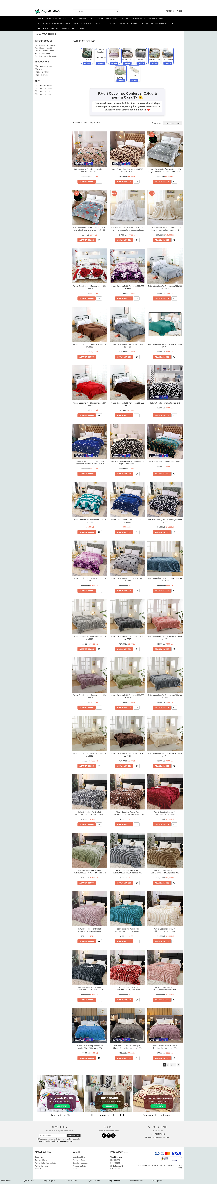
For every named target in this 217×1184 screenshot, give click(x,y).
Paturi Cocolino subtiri (43, 48)
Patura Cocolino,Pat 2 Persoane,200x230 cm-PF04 (127, 696)
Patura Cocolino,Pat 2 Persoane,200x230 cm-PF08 (89, 637)
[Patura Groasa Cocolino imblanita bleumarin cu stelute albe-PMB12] (89, 441)
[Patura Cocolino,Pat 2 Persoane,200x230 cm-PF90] (127, 382)
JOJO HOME (41, 72)
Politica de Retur (79, 1160)
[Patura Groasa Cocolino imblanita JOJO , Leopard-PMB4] (127, 149)
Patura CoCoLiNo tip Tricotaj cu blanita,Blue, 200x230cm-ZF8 (90, 1046)
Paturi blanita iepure (42, 53)
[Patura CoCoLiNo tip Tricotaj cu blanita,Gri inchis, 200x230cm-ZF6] (127, 1025)
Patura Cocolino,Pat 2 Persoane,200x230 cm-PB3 (89, 521)
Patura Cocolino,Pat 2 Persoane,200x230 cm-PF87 (89, 404)
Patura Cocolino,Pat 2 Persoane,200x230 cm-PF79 (165, 287)
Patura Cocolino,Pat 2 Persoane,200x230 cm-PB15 (127, 579)
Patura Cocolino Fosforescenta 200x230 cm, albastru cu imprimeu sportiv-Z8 (89, 228)
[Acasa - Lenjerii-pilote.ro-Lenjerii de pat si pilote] (47, 11)
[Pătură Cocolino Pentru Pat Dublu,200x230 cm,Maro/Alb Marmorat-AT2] (127, 791)
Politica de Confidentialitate (62, 1141)
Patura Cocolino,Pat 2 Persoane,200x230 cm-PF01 (127, 754)
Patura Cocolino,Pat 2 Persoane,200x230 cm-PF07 (127, 637)
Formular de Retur (79, 1166)
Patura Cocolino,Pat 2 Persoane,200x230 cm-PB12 (89, 579)
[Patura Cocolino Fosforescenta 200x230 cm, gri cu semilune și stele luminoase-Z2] (165, 149)
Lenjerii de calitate (93, 1180)
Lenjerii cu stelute (136, 1180)
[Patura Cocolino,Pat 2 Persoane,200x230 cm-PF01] (127, 733)
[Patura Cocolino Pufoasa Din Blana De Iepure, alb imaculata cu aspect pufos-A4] (127, 207)
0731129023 (159, 1134)
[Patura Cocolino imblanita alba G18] (165, 382)
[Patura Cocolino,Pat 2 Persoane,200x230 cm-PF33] (127, 266)
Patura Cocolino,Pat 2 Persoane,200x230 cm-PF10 (165, 579)
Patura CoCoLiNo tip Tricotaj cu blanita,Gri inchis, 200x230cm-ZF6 (127, 1046)
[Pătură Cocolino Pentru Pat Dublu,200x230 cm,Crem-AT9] (165, 908)
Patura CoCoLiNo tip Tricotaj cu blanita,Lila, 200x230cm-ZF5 (165, 1046)
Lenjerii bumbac (114, 1180)
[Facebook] (104, 1135)
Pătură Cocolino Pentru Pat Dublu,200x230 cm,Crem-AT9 (165, 930)
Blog (82, 28)
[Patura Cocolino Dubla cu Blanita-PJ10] (165, 441)
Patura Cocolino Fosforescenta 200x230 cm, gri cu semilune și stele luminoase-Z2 (165, 170)
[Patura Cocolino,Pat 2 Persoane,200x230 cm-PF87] (89, 382)
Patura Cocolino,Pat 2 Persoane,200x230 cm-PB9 (165, 521)
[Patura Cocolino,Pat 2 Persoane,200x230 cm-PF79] (165, 266)
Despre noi (39, 1157)
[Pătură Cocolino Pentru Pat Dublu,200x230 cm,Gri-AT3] (165, 791)
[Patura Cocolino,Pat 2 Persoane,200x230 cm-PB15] (127, 558)
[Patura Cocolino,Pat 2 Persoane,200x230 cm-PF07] (127, 616)
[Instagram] (113, 1135)
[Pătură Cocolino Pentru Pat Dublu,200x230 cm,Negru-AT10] (89, 967)
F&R (38, 69)
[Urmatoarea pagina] (178, 1064)
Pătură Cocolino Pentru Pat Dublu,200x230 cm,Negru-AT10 (90, 988)
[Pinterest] (108, 1135)
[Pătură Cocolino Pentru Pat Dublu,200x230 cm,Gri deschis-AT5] (127, 850)
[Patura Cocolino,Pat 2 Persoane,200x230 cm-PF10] (165, 558)
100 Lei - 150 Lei (43, 88)
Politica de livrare (41, 1166)
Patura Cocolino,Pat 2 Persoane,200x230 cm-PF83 (127, 345)
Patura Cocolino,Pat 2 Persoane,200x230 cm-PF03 (165, 696)
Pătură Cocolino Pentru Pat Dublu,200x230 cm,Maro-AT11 (127, 988)
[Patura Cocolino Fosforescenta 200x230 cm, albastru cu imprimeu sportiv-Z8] (89, 207)
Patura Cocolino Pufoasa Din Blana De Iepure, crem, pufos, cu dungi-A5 (165, 228)
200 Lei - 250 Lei (43, 94)
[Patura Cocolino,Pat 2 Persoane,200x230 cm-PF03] (165, 675)
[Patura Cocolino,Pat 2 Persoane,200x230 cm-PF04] (127, 675)
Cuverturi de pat (71, 1180)
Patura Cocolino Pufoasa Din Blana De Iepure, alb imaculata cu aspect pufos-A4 (127, 228)
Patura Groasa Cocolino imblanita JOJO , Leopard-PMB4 (127, 170)
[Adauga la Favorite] (99, 182)
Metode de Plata (79, 1157)
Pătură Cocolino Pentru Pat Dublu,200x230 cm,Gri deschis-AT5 (127, 871)
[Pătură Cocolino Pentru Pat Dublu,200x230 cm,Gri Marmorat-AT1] (89, 791)
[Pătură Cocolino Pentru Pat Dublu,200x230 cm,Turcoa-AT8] (127, 908)
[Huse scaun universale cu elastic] (108, 1093)
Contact (38, 1169)
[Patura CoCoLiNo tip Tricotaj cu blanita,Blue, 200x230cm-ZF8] (89, 1025)
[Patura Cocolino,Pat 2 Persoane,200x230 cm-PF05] (89, 675)
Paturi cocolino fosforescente (46, 56)
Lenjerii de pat (5, 1180)
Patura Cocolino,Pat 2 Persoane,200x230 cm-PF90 (127, 404)
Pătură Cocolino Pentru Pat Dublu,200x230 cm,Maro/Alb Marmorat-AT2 (127, 813)
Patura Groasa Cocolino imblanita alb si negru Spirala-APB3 (127, 462)
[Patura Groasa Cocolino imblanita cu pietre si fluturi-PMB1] (89, 149)
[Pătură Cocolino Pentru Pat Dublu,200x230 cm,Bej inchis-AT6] (165, 850)
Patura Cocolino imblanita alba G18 (165, 403)
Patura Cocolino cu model (44, 51)
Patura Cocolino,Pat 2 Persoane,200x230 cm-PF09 (165, 754)
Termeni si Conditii (42, 1160)
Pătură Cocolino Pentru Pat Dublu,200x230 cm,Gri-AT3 (165, 813)
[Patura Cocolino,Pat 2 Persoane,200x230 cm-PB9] (165, 499)
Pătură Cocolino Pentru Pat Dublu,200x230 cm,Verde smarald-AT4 (90, 871)
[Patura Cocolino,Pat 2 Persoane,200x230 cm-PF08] (89, 616)
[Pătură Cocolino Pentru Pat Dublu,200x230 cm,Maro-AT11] (127, 967)
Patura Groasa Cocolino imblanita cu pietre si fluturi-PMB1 (89, 170)
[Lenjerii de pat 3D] (60, 1093)
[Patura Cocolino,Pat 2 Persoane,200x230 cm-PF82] (89, 324)
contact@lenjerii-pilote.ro (159, 1137)
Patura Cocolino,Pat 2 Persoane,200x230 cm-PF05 (89, 696)
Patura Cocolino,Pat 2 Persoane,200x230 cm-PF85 (165, 345)
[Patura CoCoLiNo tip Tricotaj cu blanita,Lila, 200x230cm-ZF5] (165, 1025)
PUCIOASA (41, 75)
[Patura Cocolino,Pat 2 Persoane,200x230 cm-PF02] (89, 733)
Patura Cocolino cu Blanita (45, 45)
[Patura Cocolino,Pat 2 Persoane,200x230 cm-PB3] (89, 499)
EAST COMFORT (43, 66)
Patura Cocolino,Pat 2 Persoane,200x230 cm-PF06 (165, 637)
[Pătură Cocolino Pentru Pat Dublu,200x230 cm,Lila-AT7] (89, 908)
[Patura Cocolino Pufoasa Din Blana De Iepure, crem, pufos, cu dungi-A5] (165, 207)
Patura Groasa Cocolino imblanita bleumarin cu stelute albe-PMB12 (90, 462)
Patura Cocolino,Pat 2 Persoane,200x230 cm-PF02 (89, 754)
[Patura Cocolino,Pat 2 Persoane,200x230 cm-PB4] (127, 499)
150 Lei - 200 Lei (43, 91)
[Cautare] (117, 12)
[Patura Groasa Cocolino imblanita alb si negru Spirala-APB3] (127, 441)
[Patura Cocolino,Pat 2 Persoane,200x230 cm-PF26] (89, 265)
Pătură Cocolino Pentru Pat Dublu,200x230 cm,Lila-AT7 (89, 930)
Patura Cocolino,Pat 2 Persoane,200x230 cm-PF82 (89, 345)
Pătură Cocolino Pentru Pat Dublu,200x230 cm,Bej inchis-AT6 (165, 871)
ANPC (75, 1169)
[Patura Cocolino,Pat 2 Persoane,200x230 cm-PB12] (89, 558)
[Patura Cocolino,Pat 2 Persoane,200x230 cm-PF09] (165, 733)
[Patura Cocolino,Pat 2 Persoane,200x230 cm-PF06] (165, 616)
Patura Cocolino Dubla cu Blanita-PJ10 (165, 461)
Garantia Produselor (80, 1163)
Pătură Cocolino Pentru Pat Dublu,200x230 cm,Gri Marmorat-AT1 (89, 813)
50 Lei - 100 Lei (42, 85)
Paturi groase (157, 1180)
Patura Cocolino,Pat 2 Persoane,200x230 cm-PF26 (89, 287)
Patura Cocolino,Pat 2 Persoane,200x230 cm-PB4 (127, 521)
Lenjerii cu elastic (28, 1180)
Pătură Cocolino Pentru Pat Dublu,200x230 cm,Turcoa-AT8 (127, 930)
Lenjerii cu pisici (49, 1180)
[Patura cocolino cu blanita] (156, 1093)
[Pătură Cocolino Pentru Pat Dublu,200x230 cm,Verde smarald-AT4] (89, 850)
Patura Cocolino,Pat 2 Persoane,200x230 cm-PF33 (127, 287)
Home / (38, 34)
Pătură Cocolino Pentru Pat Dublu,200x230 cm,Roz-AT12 (165, 988)
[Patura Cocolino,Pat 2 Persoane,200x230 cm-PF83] (127, 324)
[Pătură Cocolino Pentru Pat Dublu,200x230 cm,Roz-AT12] (165, 967)
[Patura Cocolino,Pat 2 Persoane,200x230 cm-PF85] (165, 324)
